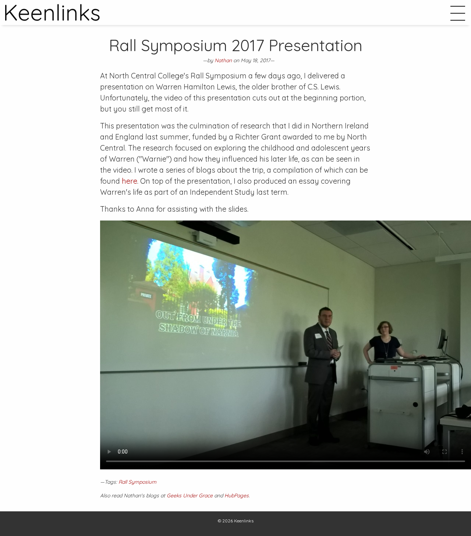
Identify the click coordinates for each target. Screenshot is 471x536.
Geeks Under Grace (190, 495)
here (129, 181)
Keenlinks (244, 520)
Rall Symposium (137, 482)
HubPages (236, 495)
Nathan (223, 60)
